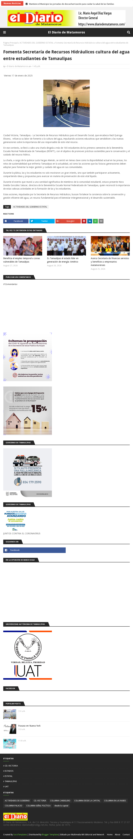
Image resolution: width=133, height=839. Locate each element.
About (117, 834)
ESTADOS (9, 771)
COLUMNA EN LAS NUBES (115, 801)
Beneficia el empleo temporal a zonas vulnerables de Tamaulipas (21, 260)
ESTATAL (8, 776)
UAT (7, 786)
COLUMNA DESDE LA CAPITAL (87, 801)
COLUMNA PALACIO (13, 806)
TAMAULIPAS (11, 781)
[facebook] (34, 550)
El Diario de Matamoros (66, 32)
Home (109, 834)
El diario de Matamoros (17, 66)
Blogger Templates (50, 834)
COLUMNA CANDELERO (60, 801)
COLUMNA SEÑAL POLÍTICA (38, 806)
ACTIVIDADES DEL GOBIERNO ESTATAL (36, 43)
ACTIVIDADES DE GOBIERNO (17, 801)
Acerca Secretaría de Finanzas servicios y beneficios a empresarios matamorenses (110, 261)
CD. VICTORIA (11, 766)
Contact (126, 834)
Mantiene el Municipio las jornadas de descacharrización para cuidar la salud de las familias (71, 3)
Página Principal (10, 43)
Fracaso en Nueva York (29, 725)
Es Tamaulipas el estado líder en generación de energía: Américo (63, 260)
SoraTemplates (20, 834)
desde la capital (61, 806)
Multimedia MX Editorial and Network (87, 834)
